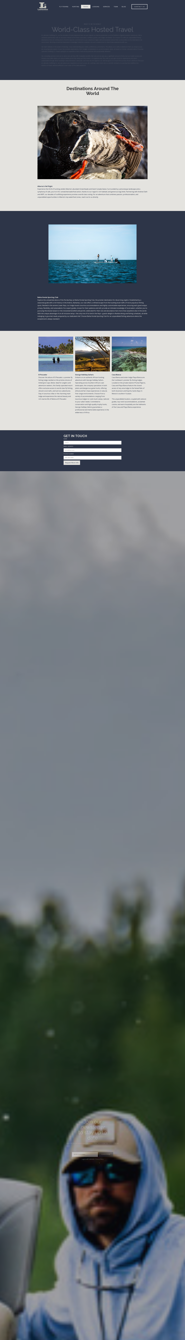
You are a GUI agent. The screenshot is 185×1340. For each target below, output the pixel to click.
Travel (85, 7)
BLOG (124, 7)
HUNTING (75, 7)
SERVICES (106, 7)
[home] (43, 6)
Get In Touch (75, 436)
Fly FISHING (63, 7)
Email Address (68, 446)
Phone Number (69, 454)
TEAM (116, 7)
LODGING (95, 7)
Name (65, 439)
